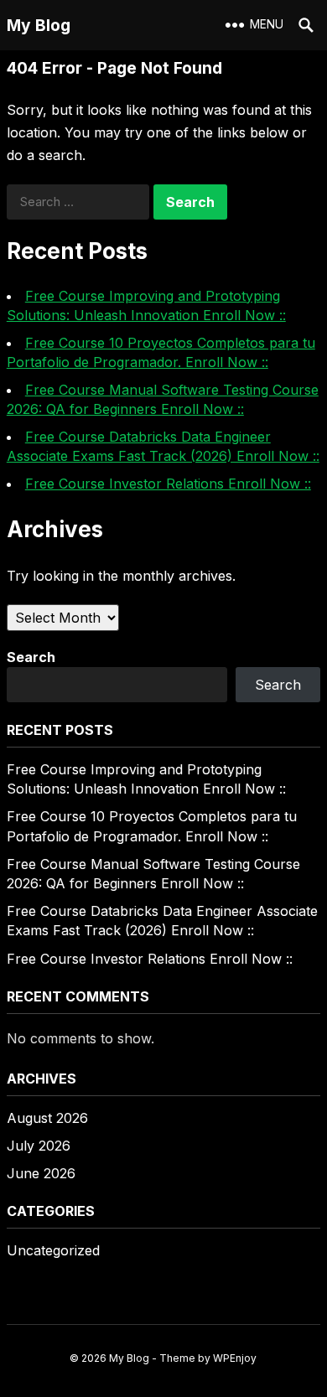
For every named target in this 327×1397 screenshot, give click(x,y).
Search (31, 657)
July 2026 (38, 1145)
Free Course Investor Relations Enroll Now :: (168, 483)
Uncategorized (53, 1250)
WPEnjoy (235, 1358)
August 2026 (47, 1118)
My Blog (38, 25)
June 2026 (41, 1173)
